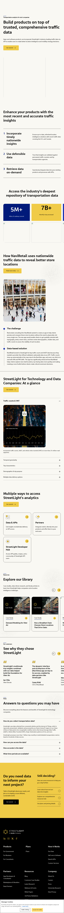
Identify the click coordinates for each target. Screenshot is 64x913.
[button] (53, 590)
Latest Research (30, 884)
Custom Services (53, 863)
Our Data (51, 851)
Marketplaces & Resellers (11, 882)
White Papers (29, 892)
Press (50, 884)
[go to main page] (13, 832)
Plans (27, 851)
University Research (54, 888)
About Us (51, 876)
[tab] (32, 402)
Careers (50, 880)
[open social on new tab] (4, 838)
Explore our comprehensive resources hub (46, 798)
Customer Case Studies (32, 880)
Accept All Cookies (37, 909)
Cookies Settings (25, 909)
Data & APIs (52, 859)
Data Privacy (52, 892)
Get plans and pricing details (46, 803)
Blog (26, 876)
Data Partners (7, 886)
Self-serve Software (54, 855)
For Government (8, 851)
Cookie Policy (25, 906)
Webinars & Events (30, 888)
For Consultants (8, 859)
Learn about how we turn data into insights (45, 791)
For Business (7, 855)
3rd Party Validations (31, 896)
